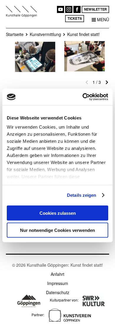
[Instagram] (68, 9)
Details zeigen (81, 195)
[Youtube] (60, 9)
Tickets (75, 18)
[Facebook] (76, 9)
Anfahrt (57, 274)
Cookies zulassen (58, 212)
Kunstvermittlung (45, 34)
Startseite (15, 34)
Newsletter (95, 9)
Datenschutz (57, 292)
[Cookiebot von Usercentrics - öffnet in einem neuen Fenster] (82, 97)
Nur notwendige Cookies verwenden (57, 230)
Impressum (57, 283)
